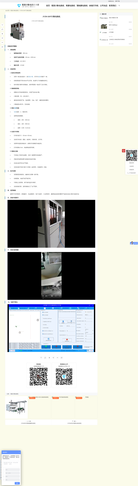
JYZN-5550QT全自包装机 (16, 417)
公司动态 (103, 6)
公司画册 (111, 32)
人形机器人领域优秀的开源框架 (117, 39)
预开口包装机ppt (113, 25)
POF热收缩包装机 (63, 417)
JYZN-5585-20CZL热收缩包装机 (39, 417)
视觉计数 (30, 76)
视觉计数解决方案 (113, 17)
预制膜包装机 (82, 6)
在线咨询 (131, 169)
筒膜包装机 (70, 6)
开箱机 (86, 417)
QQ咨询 (132, 166)
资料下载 (117, 1)
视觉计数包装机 (57, 6)
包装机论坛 (111, 1)
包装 (39, 76)
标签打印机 (93, 6)
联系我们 (112, 6)
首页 (48, 6)
